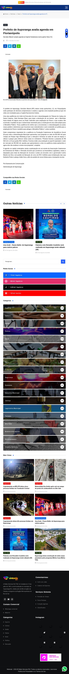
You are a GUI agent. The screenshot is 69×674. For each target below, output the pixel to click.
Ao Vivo (21, 2)
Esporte (7, 622)
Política (7, 640)
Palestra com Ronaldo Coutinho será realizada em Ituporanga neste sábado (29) (18, 247)
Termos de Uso (41, 671)
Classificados (41, 607)
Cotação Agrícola (42, 604)
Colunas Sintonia (40, 518)
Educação (8, 644)
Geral (18, 14)
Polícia (7, 633)
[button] (60, 203)
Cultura (7, 625)
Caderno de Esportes (43, 585)
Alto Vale (6, 242)
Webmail (9, 669)
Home (6, 14)
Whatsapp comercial (11, 609)
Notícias (13, 14)
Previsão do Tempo (43, 596)
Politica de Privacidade (25, 671)
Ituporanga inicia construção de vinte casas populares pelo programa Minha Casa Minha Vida (50, 247)
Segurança (7, 483)
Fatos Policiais (41, 600)
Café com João (42, 582)
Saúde (7, 629)
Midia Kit (7, 612)
